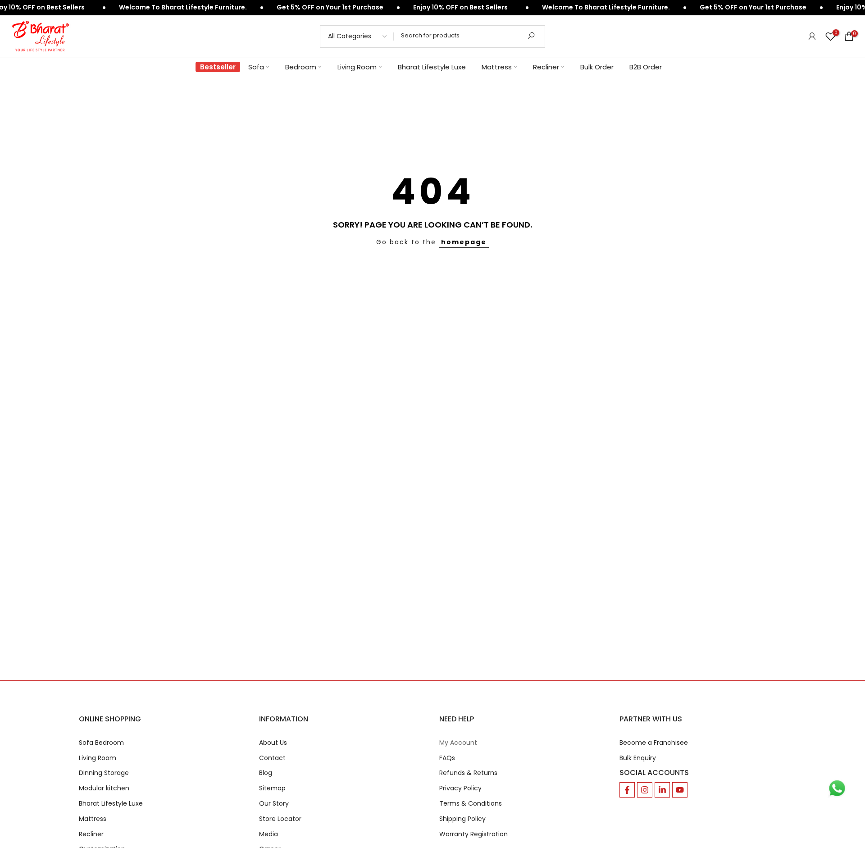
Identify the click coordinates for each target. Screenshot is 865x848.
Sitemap (272, 788)
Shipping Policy (462, 819)
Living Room (357, 67)
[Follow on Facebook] (627, 790)
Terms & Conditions (470, 803)
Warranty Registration (473, 834)
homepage (464, 241)
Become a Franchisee (653, 743)
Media (268, 834)
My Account (458, 743)
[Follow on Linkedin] (662, 790)
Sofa (256, 67)
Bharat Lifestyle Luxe (432, 67)
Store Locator (280, 819)
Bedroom (300, 67)
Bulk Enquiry (637, 758)
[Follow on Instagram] (644, 790)
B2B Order (645, 67)
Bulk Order (597, 67)
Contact (272, 758)
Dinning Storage (104, 773)
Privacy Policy (460, 788)
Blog (265, 773)
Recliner (546, 67)
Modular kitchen (104, 788)
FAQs (447, 758)
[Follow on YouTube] (679, 790)
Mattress (497, 67)
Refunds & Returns (468, 773)
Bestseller (218, 67)
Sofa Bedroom (101, 743)
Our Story (274, 803)
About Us (273, 743)
